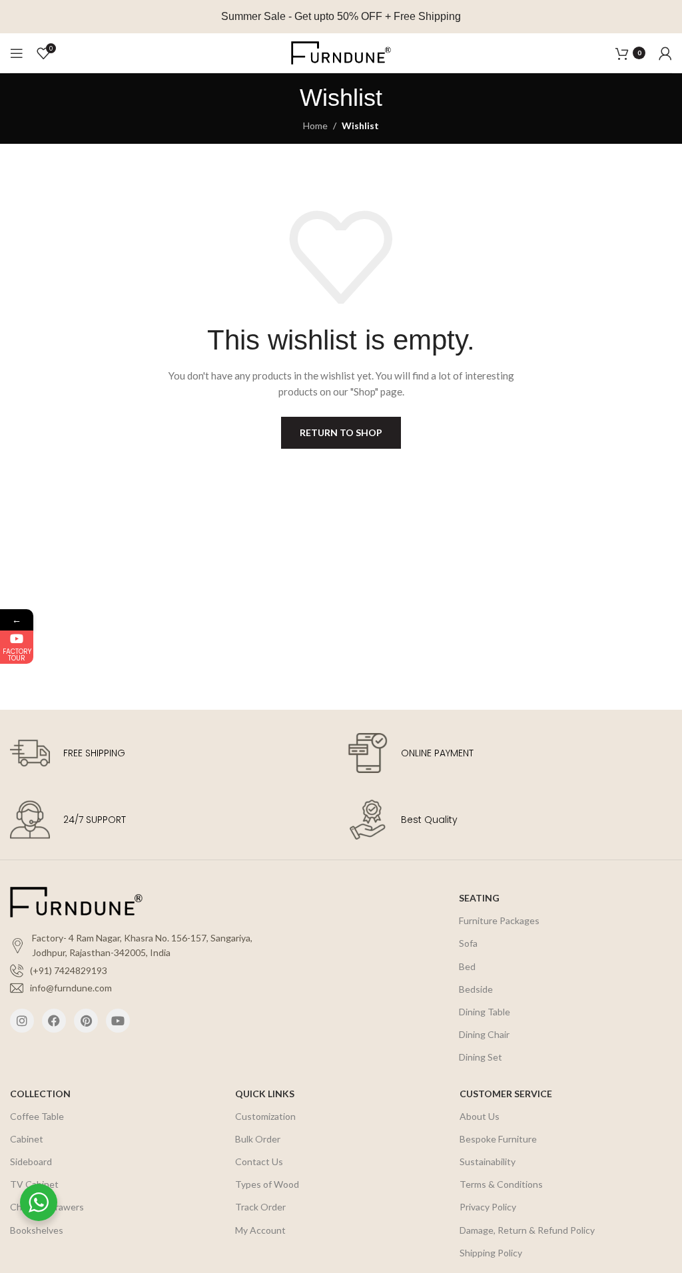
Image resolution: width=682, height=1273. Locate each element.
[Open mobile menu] (16, 53)
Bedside (476, 989)
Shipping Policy (491, 1252)
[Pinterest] (86, 1021)
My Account (260, 1230)
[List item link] (147, 970)
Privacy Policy (488, 1206)
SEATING (479, 897)
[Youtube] (118, 1021)
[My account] (665, 53)
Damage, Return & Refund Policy (527, 1230)
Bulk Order (257, 1139)
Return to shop (341, 432)
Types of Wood (267, 1184)
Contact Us (259, 1161)
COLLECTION (40, 1093)
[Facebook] (54, 1021)
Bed (467, 966)
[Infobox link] (172, 753)
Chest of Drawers (47, 1206)
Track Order (260, 1206)
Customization (265, 1116)
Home (315, 125)
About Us (480, 1116)
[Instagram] (22, 1021)
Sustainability (487, 1161)
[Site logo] (341, 51)
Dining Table (484, 1011)
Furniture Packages (499, 920)
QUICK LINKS (264, 1093)
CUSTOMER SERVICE (506, 1093)
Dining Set (480, 1057)
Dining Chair (484, 1034)
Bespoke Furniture (498, 1139)
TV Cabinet (34, 1184)
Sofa (468, 943)
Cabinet (26, 1139)
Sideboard (31, 1161)
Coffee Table (37, 1116)
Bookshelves (36, 1230)
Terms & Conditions (501, 1184)
